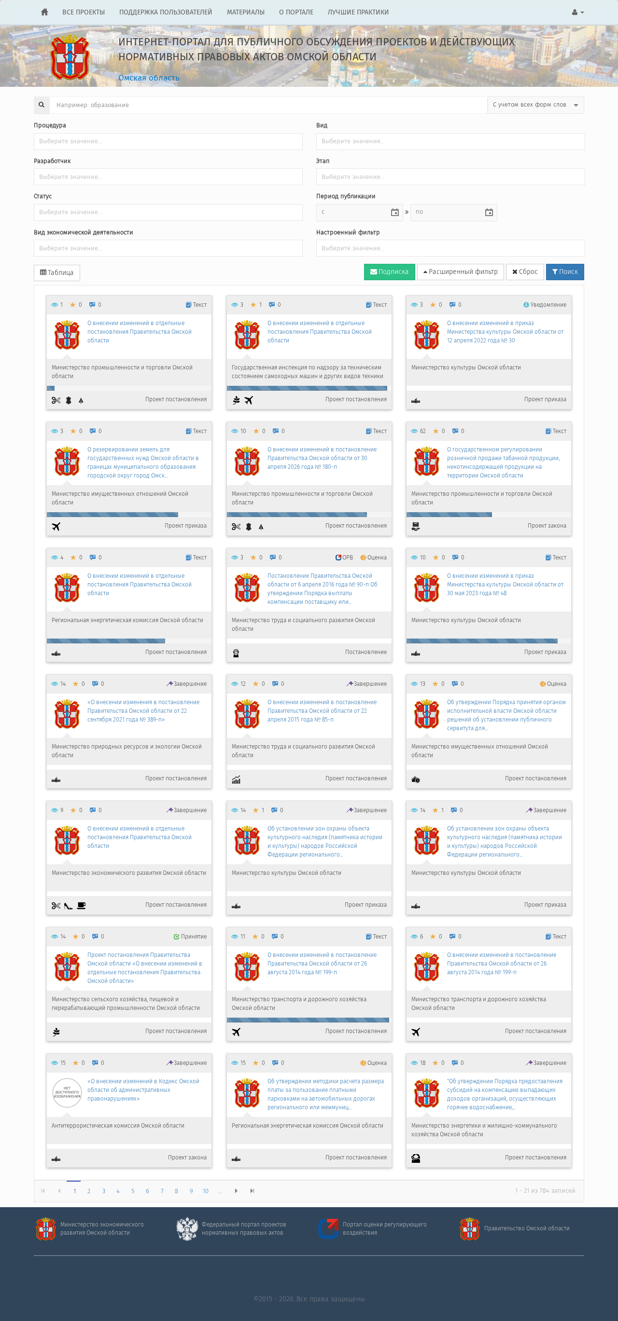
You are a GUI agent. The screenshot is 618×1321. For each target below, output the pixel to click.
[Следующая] (235, 1191)
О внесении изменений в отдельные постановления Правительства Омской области (139, 332)
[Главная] (44, 12)
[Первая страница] (42, 1191)
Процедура (50, 126)
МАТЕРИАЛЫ (246, 12)
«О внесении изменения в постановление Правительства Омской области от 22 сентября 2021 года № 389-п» (143, 711)
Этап (323, 161)
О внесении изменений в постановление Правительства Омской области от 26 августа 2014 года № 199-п (322, 964)
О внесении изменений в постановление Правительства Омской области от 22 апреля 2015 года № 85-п (322, 711)
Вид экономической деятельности (83, 233)
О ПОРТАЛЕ (296, 12)
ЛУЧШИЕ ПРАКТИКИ (358, 12)
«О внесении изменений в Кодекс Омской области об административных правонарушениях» (143, 1090)
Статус (43, 197)
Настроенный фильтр (348, 233)
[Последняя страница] (251, 1191)
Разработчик (52, 161)
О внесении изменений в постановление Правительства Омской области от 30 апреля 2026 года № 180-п (322, 458)
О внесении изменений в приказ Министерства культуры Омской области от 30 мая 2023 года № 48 (505, 585)
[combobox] (352, 212)
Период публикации (346, 197)
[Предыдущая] (58, 1191)
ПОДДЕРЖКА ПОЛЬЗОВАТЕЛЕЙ (165, 12)
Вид (321, 126)
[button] (578, 12)
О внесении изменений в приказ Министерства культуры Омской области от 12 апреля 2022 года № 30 (505, 332)
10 (206, 1191)
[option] (129, 352)
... (220, 1191)
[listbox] (536, 104)
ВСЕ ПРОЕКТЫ (83, 12)
